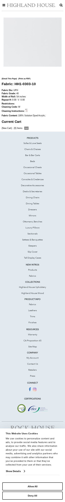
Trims (32, 316)
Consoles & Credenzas (33, 179)
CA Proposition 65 (33, 340)
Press (32, 375)
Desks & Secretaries (32, 191)
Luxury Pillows (33, 227)
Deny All (32, 495)
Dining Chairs (32, 197)
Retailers (32, 369)
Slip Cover (33, 251)
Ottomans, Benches (32, 221)
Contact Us (32, 363)
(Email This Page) (9, 79)
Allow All (33, 486)
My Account (32, 357)
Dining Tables (32, 203)
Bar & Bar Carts (32, 155)
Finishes (32, 322)
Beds (32, 161)
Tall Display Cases (32, 257)
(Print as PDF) (24, 79)
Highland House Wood (32, 293)
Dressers (32, 209)
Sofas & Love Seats (33, 143)
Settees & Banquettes (32, 239)
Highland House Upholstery (32, 287)
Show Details (13, 471)
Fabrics (32, 275)
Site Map (32, 346)
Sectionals (33, 233)
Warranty (32, 334)
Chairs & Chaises (32, 149)
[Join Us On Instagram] (34, 390)
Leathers (32, 310)
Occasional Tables (33, 173)
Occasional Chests (32, 167)
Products (32, 269)
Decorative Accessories (32, 185)
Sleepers (32, 245)
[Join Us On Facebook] (30, 390)
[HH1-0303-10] (32, 71)
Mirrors (32, 215)
